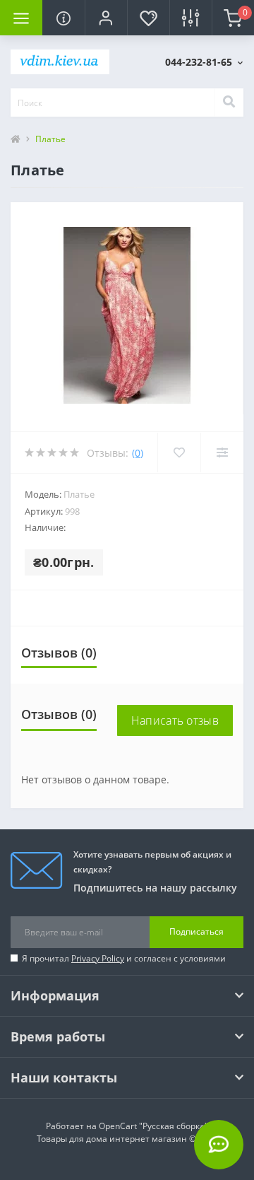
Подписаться (196, 931)
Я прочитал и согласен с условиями (124, 958)
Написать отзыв (175, 720)
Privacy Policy (97, 958)
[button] (106, 17)
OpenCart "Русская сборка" (153, 1126)
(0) (137, 453)
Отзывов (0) (59, 652)
